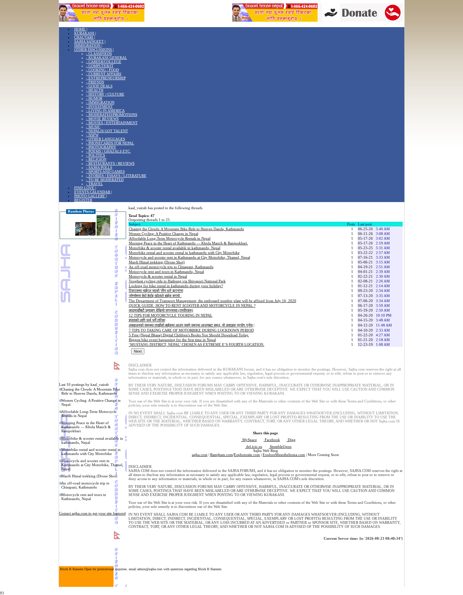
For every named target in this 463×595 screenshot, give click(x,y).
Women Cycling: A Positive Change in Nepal (91, 402)
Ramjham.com (221, 455)
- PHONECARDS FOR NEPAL (110, 143)
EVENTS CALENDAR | (93, 192)
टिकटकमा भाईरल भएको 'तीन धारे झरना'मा (156, 291)
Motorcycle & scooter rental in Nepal (158, 276)
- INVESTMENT (99, 106)
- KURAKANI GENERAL (106, 58)
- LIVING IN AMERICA (105, 110)
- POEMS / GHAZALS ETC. (108, 151)
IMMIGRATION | (88, 45)
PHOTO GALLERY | (90, 196)
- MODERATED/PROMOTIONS (111, 115)
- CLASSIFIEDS (99, 54)
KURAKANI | (85, 33)
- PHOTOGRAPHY (101, 147)
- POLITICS (95, 155)
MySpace (249, 440)
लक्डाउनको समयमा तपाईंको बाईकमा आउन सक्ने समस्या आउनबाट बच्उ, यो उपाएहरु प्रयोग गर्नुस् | (191, 325)
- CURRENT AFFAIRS (103, 74)
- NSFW (92, 135)
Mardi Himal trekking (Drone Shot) (89, 476)
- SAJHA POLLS (99, 167)
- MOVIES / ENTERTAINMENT (112, 123)
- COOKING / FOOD (102, 70)
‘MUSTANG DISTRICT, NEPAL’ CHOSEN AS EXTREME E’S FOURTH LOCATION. (196, 344)
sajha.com (199, 455)
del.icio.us (253, 446)
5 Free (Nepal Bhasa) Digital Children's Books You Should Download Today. (189, 335)
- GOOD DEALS (99, 86)
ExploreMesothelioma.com (284, 455)
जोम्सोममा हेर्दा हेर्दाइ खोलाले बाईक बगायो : (155, 296)
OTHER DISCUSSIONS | (94, 49)
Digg (291, 440)
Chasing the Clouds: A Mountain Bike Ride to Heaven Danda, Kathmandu (90, 391)
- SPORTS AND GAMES (105, 172)
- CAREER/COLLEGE (103, 62)
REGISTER (83, 200)
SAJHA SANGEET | (89, 41)
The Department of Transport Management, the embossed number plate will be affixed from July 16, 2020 (212, 301)
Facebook (272, 440)
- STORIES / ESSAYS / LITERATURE (116, 176)
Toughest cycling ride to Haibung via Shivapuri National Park (177, 281)
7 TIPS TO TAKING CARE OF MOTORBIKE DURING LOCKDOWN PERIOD (191, 330)
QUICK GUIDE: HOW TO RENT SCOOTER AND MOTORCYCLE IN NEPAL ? (192, 305)
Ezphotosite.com (247, 455)
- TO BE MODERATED (105, 180)
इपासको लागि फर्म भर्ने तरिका (147, 320)
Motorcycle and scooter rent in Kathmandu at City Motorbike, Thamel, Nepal (92, 465)
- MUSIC (93, 127)
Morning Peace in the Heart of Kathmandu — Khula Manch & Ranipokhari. (86, 427)
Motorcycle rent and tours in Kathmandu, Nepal (83, 497)
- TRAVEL (94, 184)
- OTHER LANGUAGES (105, 139)
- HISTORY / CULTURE (105, 94)
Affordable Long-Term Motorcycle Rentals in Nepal (89, 414)
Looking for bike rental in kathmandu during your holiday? (176, 286)
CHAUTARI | (84, 37)
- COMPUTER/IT (100, 66)
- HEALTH (94, 90)
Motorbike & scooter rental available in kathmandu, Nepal (92, 440)
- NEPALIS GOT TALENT (107, 131)
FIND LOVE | (85, 188)
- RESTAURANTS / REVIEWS (110, 163)
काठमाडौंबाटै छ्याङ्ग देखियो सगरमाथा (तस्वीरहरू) (161, 310)
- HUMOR (94, 98)
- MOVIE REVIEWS (102, 119)
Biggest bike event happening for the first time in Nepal (172, 340)
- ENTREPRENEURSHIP (106, 78)
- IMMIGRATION (100, 102)
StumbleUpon (280, 446)
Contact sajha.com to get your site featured (92, 513)
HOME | (80, 29)
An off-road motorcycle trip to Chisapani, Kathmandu (85, 485)
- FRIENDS (95, 82)
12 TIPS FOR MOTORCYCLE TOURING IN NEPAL (171, 315)
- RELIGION (96, 159)
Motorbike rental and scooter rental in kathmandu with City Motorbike (91, 452)
